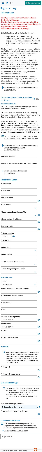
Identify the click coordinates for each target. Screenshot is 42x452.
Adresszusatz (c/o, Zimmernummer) (15, 288)
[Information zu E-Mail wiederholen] (38, 341)
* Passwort (5, 367)
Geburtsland (6, 247)
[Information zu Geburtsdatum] (13, 236)
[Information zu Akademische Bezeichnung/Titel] (38, 215)
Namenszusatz (7, 226)
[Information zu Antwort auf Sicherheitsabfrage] (38, 414)
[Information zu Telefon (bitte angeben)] (38, 319)
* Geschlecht (6, 205)
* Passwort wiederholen (10, 374)
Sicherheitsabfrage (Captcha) (12, 404)
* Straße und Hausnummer (12, 296)
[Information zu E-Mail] (38, 334)
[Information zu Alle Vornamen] (38, 201)
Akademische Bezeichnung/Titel (13, 212)
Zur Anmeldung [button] (34, 3)
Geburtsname (6, 254)
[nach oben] (35, 450)
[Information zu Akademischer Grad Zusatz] (38, 222)
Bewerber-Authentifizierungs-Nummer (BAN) (19, 163)
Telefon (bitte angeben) (10, 317)
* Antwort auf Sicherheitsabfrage (14, 411)
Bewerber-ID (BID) (8, 156)
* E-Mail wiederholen (9, 338)
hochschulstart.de (23, 117)
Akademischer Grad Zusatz (11, 219)
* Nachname (6, 184)
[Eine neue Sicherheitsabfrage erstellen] (38, 407)
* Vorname (5, 191)
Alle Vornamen (7, 198)
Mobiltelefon (6, 324)
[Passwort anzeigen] (38, 370)
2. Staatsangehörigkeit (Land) (12, 269)
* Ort (3, 310)
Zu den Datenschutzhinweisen (16, 431)
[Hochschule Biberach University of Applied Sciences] (14, 3)
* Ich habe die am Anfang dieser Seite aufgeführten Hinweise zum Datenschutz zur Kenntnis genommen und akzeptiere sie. (21, 426)
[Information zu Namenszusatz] (38, 229)
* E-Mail (4, 331)
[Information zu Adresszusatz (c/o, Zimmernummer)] (38, 291)
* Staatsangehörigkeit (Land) (12, 261)
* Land (4, 281)
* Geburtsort (6, 240)
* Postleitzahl (6, 303)
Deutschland (7, 284)
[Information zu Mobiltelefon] (38, 327)
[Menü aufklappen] (2, 3)
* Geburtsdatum (7, 233)
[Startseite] (7, 3)
